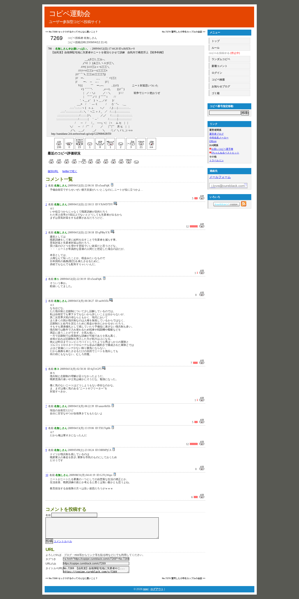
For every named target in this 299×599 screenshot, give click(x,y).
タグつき (51, 559)
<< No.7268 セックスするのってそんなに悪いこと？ (72, 31)
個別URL (53, 171)
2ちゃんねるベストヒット (225, 152)
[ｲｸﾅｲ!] (141, 141)
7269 (56, 38)
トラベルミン (216, 160)
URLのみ (51, 563)
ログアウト (157, 589)
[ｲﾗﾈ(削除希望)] (151, 141)
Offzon (212, 141)
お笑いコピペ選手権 (222, 149)
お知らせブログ (221, 86)
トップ (216, 41)
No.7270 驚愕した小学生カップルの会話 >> (183, 31)
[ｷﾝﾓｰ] (110, 141)
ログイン (217, 72)
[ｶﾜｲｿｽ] (120, 141)
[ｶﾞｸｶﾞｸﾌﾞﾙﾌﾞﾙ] (79, 141)
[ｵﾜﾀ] (100, 141)
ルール (216, 47)
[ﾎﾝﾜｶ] (89, 141)
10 (47, 475)
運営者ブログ (216, 133)
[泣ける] (69, 141)
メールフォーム (220, 177)
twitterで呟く (69, 171)
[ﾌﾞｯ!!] (131, 141)
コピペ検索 (218, 79)
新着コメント (219, 66)
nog (145, 589)
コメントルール (63, 541)
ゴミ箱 (216, 93)
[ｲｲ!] (59, 141)
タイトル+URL (54, 568)
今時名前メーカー (219, 137)
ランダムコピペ (221, 59)
